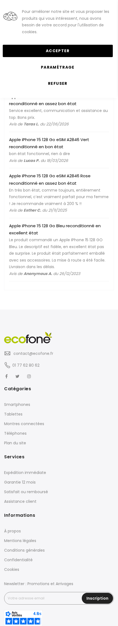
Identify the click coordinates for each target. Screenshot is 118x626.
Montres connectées (24, 423)
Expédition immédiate (25, 472)
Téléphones (15, 433)
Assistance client (20, 501)
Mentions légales (20, 540)
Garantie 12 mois (20, 482)
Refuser (57, 83)
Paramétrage (58, 67)
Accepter (58, 51)
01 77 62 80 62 (26, 365)
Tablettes (13, 414)
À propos (12, 531)
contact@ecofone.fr (32, 353)
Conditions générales (24, 550)
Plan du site (15, 443)
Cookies (11, 569)
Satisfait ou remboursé (26, 492)
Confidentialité (18, 560)
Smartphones (17, 404)
